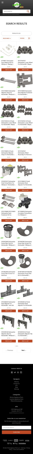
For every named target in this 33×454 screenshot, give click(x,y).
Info (16, 385)
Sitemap (16, 389)
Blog (16, 387)
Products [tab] (16, 33)
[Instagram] (21, 372)
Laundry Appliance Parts (16, 399)
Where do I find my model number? (11, 14)
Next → (24, 350)
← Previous (9, 350)
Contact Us (16, 383)
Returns (16, 381)
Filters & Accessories (16, 401)
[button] (29, 38)
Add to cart (8, 69)
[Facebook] (12, 372)
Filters (22, 38)
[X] (15, 372)
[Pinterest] (18, 372)
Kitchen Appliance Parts (16, 397)
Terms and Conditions (18, 449)
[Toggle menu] (2, 2)
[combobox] (16, 11)
